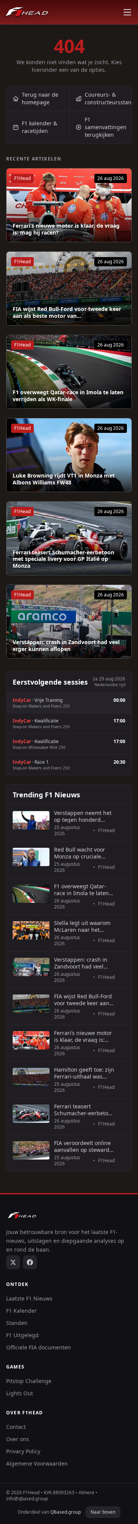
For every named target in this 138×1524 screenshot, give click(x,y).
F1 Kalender (21, 1310)
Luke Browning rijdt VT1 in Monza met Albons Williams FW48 (64, 479)
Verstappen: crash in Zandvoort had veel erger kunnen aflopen (66, 645)
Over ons (17, 1439)
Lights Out (19, 1393)
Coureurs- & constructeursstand (108, 98)
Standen (17, 1322)
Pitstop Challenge (28, 1381)
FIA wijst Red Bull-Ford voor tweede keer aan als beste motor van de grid (83, 999)
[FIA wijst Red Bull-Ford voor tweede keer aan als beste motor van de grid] (69, 288)
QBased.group (65, 1512)
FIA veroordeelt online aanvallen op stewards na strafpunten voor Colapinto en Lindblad (83, 1146)
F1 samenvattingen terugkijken (106, 127)
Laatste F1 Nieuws (29, 1298)
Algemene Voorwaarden (37, 1463)
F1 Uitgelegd (22, 1335)
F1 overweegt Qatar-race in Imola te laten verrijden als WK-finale (68, 395)
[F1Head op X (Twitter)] (13, 1262)
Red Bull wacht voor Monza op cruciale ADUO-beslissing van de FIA (81, 853)
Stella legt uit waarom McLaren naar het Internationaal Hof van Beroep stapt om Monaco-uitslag (83, 926)
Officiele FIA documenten (38, 1347)
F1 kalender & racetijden (39, 127)
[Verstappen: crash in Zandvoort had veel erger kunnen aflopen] (69, 621)
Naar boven (102, 1512)
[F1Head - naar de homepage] (27, 12)
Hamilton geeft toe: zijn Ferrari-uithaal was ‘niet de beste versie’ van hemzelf (84, 1073)
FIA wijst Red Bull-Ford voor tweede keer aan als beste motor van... (67, 312)
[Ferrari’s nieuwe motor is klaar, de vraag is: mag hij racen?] (69, 205)
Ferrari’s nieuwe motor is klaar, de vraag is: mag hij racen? (66, 229)
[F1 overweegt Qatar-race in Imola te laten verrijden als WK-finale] (69, 371)
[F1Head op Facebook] (30, 1262)
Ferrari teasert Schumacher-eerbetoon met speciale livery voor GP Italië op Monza (63, 559)
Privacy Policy (23, 1451)
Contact (16, 1426)
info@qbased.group (27, 1498)
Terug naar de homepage (40, 98)
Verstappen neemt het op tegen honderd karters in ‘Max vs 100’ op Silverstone (83, 816)
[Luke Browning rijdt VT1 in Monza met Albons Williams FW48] (69, 455)
